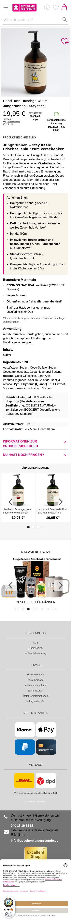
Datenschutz (35, 648)
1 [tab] (28, 527)
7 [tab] (42, 609)
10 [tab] (56, 609)
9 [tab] (52, 609)
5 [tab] (33, 609)
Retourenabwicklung (36, 801)
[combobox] (35, 20)
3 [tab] (37, 527)
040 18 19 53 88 (22, 825)
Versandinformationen (35, 685)
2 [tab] (33, 527)
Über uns (47, 8)
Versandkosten (13, 122)
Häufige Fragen (35, 674)
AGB (35, 642)
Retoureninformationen (35, 696)
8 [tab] (47, 609)
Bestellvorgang (35, 680)
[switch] (8, 914)
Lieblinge (56, 8)
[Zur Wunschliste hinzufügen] (65, 41)
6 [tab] (37, 609)
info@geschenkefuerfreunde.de (34, 840)
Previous (11, 502)
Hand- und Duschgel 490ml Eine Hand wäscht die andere (52, 512)
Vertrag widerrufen (35, 701)
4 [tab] (42, 527)
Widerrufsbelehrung (35, 653)
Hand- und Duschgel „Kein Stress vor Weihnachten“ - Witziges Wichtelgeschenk (17, 512)
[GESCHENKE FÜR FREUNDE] (24, 7)
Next (60, 502)
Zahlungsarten (35, 690)
